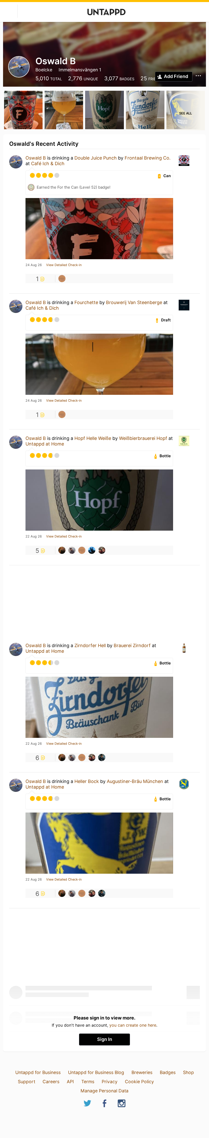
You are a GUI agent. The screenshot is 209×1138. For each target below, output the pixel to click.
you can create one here (132, 1025)
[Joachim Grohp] (101, 550)
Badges (168, 1072)
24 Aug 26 (33, 265)
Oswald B (35, 158)
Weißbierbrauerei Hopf (143, 438)
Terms (87, 1081)
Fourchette (86, 302)
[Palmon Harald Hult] (101, 757)
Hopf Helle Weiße (92, 438)
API (70, 1081)
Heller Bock (86, 781)
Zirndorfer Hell (90, 645)
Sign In (104, 1039)
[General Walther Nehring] (71, 550)
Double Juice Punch (95, 158)
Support (26, 1081)
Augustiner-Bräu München (135, 781)
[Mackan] (62, 278)
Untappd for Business (38, 1072)
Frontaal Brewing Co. (148, 158)
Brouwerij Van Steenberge (134, 302)
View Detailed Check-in (64, 265)
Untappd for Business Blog (96, 1072)
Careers (51, 1081)
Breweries (142, 1072)
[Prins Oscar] (91, 550)
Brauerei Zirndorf (132, 645)
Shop (188, 1072)
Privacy (109, 1081)
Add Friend (176, 76)
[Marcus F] (62, 550)
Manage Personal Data (104, 1090)
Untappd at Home (44, 444)
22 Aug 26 (33, 536)
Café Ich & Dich (47, 163)
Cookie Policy (139, 1081)
